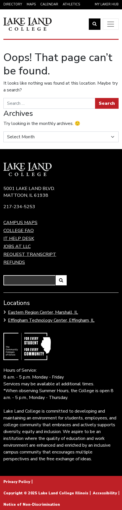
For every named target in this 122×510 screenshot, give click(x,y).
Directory (12, 4)
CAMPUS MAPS (20, 223)
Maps (31, 4)
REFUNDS (14, 262)
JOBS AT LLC (17, 246)
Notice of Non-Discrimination (31, 504)
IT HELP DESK (18, 238)
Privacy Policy (16, 481)
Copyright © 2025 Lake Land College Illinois (45, 493)
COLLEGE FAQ (18, 230)
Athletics (71, 4)
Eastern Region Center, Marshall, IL (43, 312)
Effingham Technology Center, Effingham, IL (51, 320)
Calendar (49, 4)
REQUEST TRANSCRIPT (29, 254)
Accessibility (105, 493)
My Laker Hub (107, 4)
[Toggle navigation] (111, 24)
